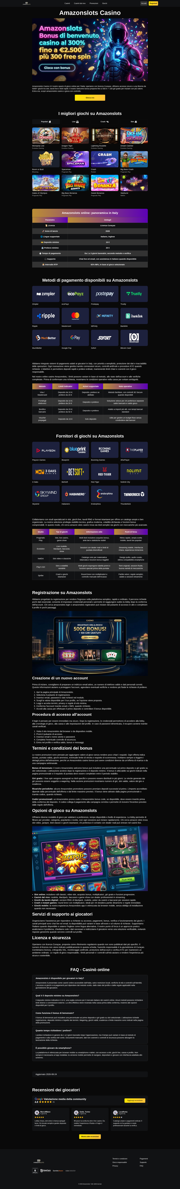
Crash (103, 122)
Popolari (44, 122)
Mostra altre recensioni (90, 1136)
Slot (132, 122)
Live (73, 122)
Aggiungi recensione (135, 1100)
